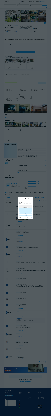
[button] (25, 206)
